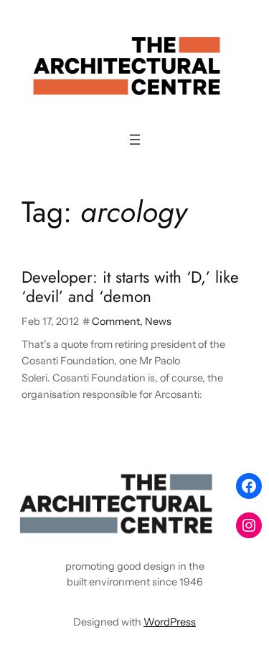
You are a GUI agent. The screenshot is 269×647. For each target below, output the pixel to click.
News (158, 321)
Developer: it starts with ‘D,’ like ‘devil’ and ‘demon (130, 287)
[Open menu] (134, 139)
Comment (116, 321)
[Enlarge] (204, 485)
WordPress (169, 622)
